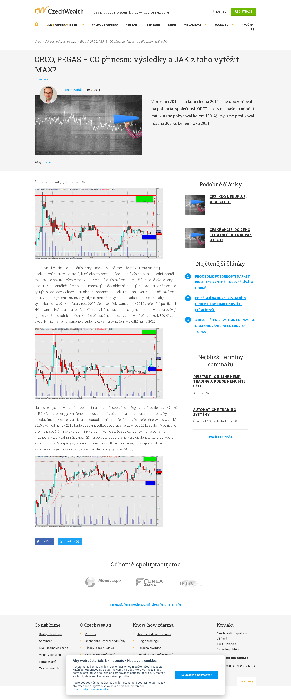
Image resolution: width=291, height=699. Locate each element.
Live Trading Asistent (53, 648)
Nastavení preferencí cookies (91, 689)
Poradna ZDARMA (149, 648)
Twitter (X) (73, 541)
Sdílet (47, 541)
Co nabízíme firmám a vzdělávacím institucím (145, 605)
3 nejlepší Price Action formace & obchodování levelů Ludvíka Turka (225, 326)
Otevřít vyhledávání (252, 29)
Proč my (248, 24)
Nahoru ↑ (246, 681)
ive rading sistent (62, 24)
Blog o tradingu (148, 641)
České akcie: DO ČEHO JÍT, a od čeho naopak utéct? (231, 234)
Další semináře (220, 436)
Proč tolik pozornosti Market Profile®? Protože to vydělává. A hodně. (224, 282)
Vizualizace (193, 24)
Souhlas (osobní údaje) (100, 655)
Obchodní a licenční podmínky (105, 641)
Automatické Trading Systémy (214, 412)
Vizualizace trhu (50, 655)
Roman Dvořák (72, 90)
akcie (48, 162)
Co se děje (41, 79)
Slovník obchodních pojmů (155, 655)
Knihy (172, 24)
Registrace (243, 11)
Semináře (153, 24)
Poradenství (47, 662)
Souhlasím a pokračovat (196, 674)
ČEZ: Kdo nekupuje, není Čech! (228, 199)
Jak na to (222, 24)
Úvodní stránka (36, 24)
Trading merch (49, 668)
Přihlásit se (218, 11)
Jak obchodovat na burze (154, 634)
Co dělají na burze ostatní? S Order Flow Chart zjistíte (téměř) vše (220, 304)
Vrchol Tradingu (105, 24)
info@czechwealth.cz (232, 658)
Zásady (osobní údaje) (99, 648)
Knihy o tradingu (50, 634)
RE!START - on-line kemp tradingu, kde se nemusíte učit (219, 381)
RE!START (132, 24)
